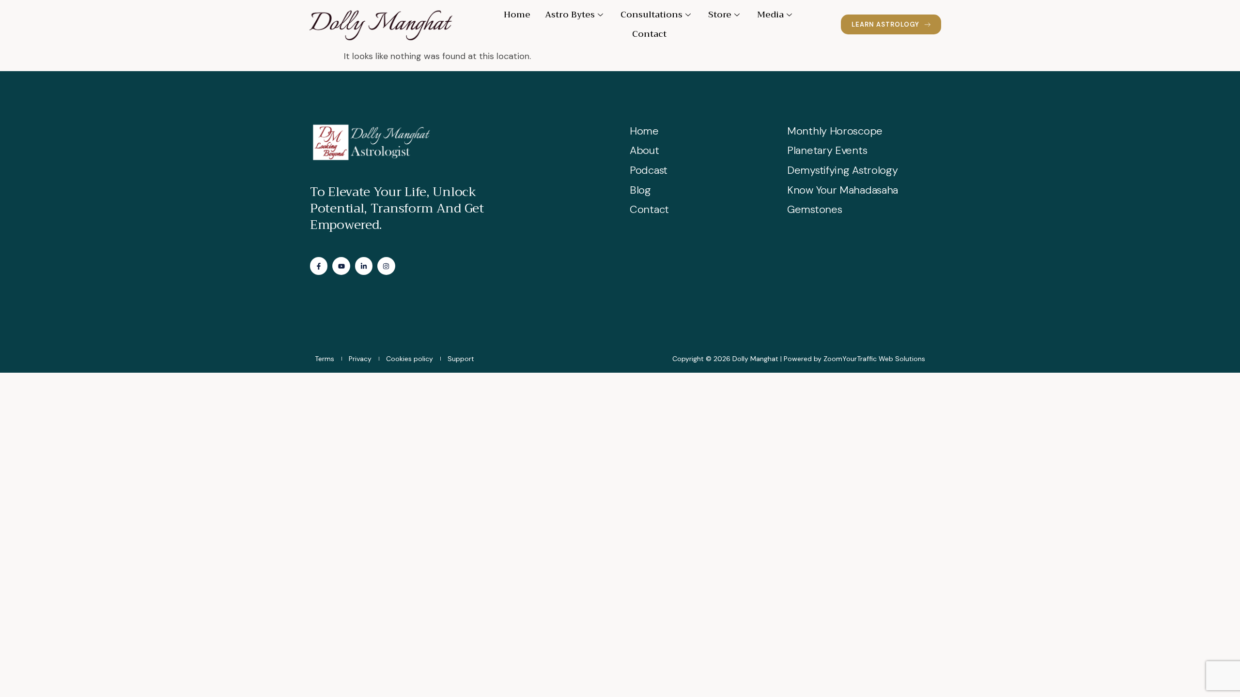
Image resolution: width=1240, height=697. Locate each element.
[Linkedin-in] (363, 265)
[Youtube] (341, 265)
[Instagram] (386, 265)
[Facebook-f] (318, 265)
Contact (649, 34)
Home (517, 14)
